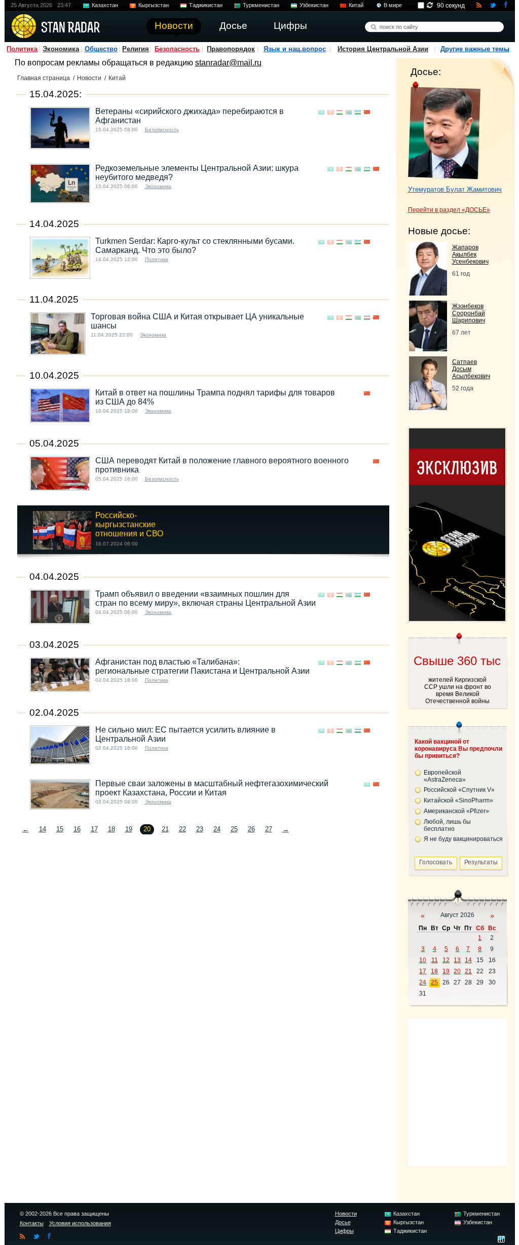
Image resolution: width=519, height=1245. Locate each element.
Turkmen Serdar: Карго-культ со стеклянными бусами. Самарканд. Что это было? (194, 245)
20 (457, 971)
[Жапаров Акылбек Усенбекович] (428, 292)
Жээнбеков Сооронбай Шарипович (468, 313)
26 (251, 829)
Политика (22, 49)
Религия (135, 49)
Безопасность (177, 49)
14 (42, 829)
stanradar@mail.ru (228, 62)
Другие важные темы (474, 49)
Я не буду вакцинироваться (463, 839)
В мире (393, 5)
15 (59, 829)
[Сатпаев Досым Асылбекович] (428, 407)
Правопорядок (231, 49)
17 (94, 829)
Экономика (61, 49)
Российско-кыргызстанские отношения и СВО (129, 524)
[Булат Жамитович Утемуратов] (444, 131)
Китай (356, 5)
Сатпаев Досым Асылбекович (471, 369)
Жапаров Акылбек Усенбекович (470, 254)
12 (446, 960)
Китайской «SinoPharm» (458, 800)
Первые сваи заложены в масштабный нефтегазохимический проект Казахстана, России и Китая (211, 788)
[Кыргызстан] (330, 112)
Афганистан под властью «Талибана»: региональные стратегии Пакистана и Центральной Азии (202, 666)
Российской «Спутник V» (459, 789)
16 (77, 829)
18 (111, 829)
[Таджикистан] (340, 112)
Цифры (344, 1231)
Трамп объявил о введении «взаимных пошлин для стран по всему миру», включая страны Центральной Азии (205, 598)
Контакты (32, 1223)
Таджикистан (206, 5)
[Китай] (367, 112)
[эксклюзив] (457, 618)
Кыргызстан (153, 5)
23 (199, 829)
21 (165, 829)
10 (422, 960)
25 (234, 829)
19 (128, 829)
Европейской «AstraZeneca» (445, 776)
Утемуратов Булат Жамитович (455, 189)
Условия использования (80, 1223)
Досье (343, 1222)
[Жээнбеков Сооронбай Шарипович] (428, 348)
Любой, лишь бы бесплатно (447, 825)
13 (457, 960)
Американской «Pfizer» (456, 811)
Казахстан (105, 5)
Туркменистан (261, 5)
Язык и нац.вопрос (295, 49)
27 (268, 829)
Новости (89, 78)
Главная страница (43, 78)
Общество (101, 49)
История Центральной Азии (383, 49)
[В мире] (376, 112)
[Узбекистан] (358, 112)
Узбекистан (314, 5)
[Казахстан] (321, 112)
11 (434, 960)
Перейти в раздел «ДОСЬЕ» (449, 209)
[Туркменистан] (349, 112)
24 (216, 829)
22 (182, 829)
